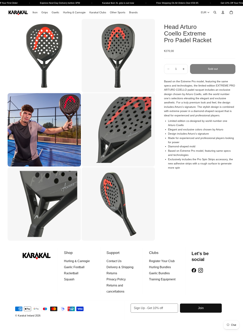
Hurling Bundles (160, 267)
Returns (112, 273)
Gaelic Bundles (159, 273)
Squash (69, 279)
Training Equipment (162, 279)
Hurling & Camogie (77, 261)
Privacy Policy (116, 279)
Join (201, 308)
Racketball (71, 273)
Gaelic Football (74, 267)
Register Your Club (162, 261)
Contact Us (114, 261)
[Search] (215, 12)
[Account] (223, 12)
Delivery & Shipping (120, 267)
